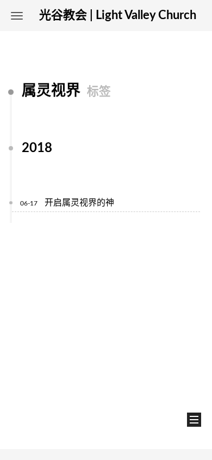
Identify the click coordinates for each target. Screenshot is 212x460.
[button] (16, 15)
